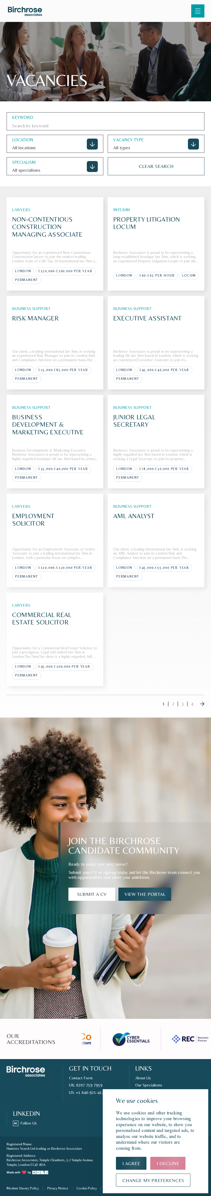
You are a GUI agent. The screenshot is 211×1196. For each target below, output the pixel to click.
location (22, 139)
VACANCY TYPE (128, 139)
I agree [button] (131, 1163)
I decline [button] (168, 1163)
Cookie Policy (86, 1188)
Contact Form (81, 1078)
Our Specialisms (148, 1085)
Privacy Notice (57, 1188)
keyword (22, 117)
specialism (24, 162)
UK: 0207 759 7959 (85, 1085)
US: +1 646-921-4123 (87, 1092)
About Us (143, 1078)
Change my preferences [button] (153, 1180)
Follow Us (28, 1123)
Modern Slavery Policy (23, 1188)
